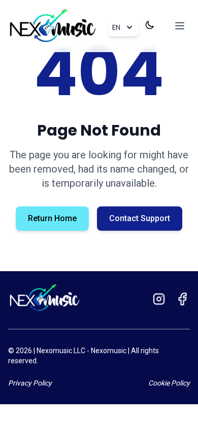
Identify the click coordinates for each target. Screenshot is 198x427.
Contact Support (139, 218)
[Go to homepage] (44, 298)
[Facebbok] (182, 302)
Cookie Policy (169, 383)
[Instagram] (159, 302)
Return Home (52, 218)
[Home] (52, 26)
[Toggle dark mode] (150, 25)
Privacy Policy (30, 383)
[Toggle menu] (180, 26)
